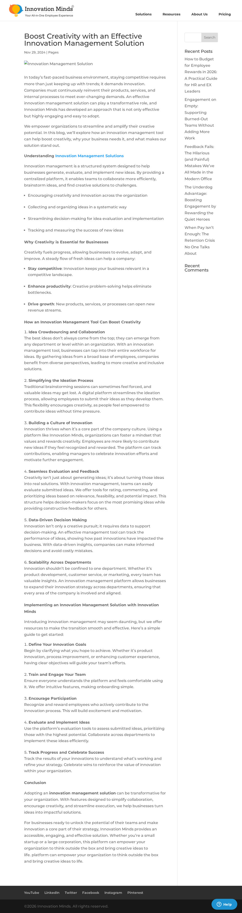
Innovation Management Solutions (89, 156)
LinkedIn (52, 893)
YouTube (31, 893)
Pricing (225, 14)
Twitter (71, 893)
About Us (199, 14)
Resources (171, 14)
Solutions (143, 14)
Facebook (90, 893)
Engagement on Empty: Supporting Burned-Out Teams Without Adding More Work (200, 118)
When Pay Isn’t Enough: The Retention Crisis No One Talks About (200, 240)
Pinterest (135, 893)
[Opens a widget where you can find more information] (224, 905)
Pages (53, 52)
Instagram (113, 893)
